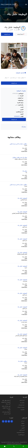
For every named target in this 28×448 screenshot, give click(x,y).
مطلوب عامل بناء (22, 361)
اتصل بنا (22, 425)
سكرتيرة (22, 409)
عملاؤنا (22, 423)
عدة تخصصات (21, 405)
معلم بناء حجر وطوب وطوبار (19, 157)
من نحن (22, 421)
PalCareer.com (8, 4)
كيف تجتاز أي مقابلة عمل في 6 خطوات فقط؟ (6, 407)
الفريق (23, 428)
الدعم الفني (21, 430)
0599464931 (17, 116)
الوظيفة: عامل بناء (22, 198)
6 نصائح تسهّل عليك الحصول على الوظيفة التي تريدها (5, 402)
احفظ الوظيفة (20, 34)
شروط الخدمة (21, 434)
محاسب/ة (22, 402)
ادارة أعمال (22, 400)
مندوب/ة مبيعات (20, 407)
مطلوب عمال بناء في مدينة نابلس (18, 144)
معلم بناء (25, 171)
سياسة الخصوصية (20, 432)
